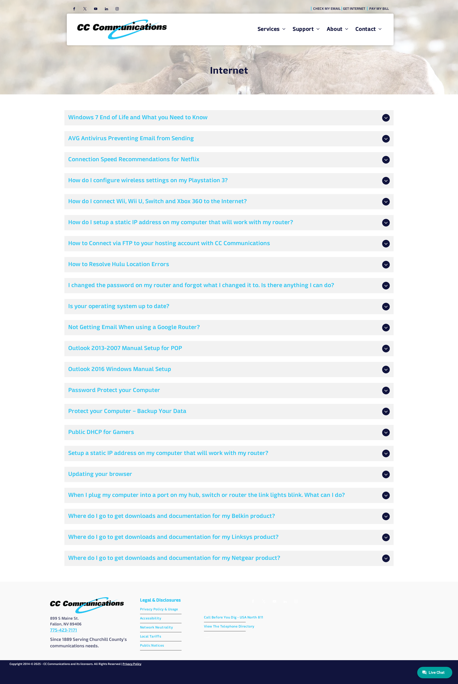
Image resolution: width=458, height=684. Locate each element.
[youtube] (95, 9)
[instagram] (117, 9)
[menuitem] (271, 29)
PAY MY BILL (379, 8)
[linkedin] (106, 9)
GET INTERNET (354, 8)
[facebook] (74, 9)
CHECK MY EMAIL (326, 8)
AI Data (207, 636)
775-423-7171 (63, 630)
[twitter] (85, 9)
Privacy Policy (132, 664)
